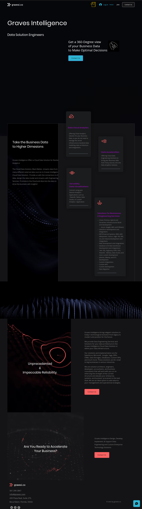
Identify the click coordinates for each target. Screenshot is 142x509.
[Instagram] (15, 507)
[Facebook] (19, 507)
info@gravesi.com (17, 494)
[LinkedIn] (11, 507)
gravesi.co (17, 4)
